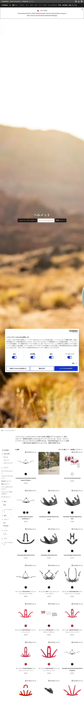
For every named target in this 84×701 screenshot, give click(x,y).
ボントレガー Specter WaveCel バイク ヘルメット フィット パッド (72, 631)
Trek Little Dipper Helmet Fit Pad (72, 555)
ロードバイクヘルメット (46, 220)
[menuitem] (15, 5)
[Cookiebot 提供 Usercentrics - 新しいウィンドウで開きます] (70, 331)
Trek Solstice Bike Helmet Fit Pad (25, 555)
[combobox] (77, 5)
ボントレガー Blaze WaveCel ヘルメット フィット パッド (25, 631)
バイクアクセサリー (10, 430)
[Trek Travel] (27, 1)
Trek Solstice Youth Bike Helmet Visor (49, 516)
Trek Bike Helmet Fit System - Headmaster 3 (25, 517)
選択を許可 (42, 368)
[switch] (32, 357)
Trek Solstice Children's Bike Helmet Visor (72, 517)
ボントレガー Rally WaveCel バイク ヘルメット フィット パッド (49, 669)
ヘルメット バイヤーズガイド (27, 220)
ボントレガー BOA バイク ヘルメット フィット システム (49, 592)
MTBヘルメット (60, 220)
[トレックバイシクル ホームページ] (5, 1)
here (56, 15)
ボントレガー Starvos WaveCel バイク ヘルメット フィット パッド (26, 669)
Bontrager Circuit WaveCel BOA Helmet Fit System (72, 669)
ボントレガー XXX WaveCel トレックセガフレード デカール (49, 631)
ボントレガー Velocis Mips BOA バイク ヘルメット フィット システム (72, 592)
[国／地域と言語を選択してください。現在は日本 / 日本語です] (76, 1)
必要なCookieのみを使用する (18, 368)
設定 (73, 363)
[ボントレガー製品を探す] (15, 1)
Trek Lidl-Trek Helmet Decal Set (72, 478)
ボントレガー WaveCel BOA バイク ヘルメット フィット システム (26, 592)
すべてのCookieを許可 (66, 368)
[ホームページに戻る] (2, 430)
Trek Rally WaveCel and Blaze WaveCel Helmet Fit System (26, 479)
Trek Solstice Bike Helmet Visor (49, 555)
